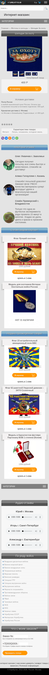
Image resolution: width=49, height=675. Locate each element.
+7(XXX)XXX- (11, 643)
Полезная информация (29, 666)
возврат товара (41, 663)
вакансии (14, 666)
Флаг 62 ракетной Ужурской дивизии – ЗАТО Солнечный (24, 389)
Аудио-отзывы (24, 502)
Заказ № (8, 636)
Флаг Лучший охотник (25, 238)
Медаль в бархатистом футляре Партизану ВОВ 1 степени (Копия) (24, 436)
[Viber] (2, 138)
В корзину (19, 272)
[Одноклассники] (9, 138)
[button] (46, 8)
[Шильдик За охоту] (24, 54)
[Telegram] (13, 138)
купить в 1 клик (24, 278)
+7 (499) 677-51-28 (14, 2)
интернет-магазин (7, 663)
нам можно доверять (25, 663)
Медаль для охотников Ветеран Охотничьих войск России (24, 285)
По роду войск (24, 555)
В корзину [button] (15, 89)
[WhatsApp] (16, 138)
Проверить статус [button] (13, 653)
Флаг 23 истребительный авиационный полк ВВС (24, 342)
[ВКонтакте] (6, 138)
